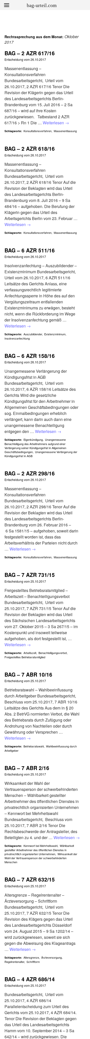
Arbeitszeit (30, 653)
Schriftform (33, 962)
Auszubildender (33, 334)
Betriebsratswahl (34, 746)
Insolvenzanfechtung (17, 338)
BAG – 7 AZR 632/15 (29, 879)
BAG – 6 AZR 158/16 (29, 355)
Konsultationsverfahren (38, 131)
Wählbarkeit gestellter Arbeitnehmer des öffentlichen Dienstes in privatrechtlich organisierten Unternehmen (39, 850)
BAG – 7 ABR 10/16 (28, 674)
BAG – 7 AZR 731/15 (29, 574)
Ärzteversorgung (51, 957)
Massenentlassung (65, 131)
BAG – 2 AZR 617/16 (29, 53)
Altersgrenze (31, 957)
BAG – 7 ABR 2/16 (26, 768)
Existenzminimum (55, 334)
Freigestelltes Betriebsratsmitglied (24, 657)
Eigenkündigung (33, 440)
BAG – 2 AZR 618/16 (29, 148)
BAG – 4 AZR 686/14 (29, 979)
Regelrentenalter (14, 962)
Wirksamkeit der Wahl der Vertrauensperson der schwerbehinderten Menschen (40, 858)
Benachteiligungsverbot (52, 653)
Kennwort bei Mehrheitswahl (41, 846)
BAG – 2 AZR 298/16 (29, 473)
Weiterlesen (56, 123)
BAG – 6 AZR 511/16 (29, 250)
